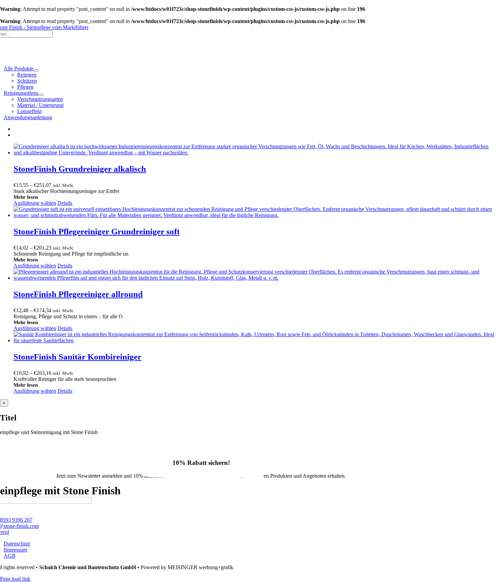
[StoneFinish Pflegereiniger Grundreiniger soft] (255, 212)
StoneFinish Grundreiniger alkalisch (80, 168)
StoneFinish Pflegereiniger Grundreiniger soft (97, 231)
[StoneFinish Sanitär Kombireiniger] (255, 337)
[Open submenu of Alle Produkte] (36, 70)
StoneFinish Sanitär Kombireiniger (77, 356)
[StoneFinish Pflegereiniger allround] (255, 275)
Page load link (15, 579)
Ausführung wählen (35, 203)
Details (64, 203)
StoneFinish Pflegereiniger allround (78, 294)
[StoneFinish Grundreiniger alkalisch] (255, 150)
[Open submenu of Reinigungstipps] (41, 95)
